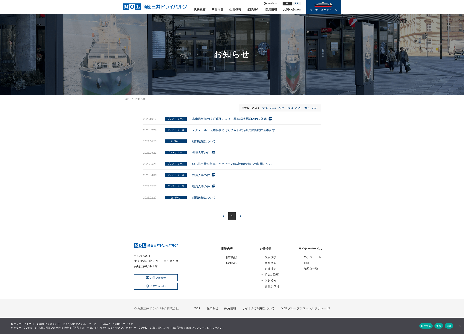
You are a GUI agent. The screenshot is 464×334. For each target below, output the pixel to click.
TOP (126, 98)
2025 (273, 107)
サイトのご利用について (258, 308)
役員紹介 (270, 280)
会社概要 (270, 263)
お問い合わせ (292, 9)
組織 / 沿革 (272, 274)
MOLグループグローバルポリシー (305, 308)
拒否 (438, 325)
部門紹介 (232, 257)
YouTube (270, 3)
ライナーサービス (310, 248)
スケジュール (312, 257)
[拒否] (459, 326)
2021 (307, 107)
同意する (426, 325)
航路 (306, 263)
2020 (315, 107)
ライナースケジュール (323, 9)
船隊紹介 (253, 9)
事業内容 (217, 9)
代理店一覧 (310, 268)
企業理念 (270, 268)
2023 (290, 107)
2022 (298, 107)
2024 (281, 107)
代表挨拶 (200, 9)
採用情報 (271, 9)
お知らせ (212, 308)
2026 (265, 107)
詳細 (449, 325)
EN (296, 3)
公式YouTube (156, 286)
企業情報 (235, 9)
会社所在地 (272, 286)
